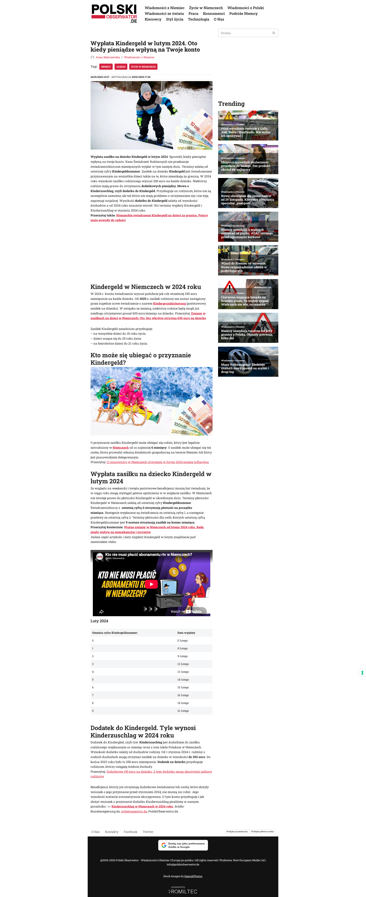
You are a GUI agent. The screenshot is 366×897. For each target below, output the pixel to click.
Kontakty (111, 832)
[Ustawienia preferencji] (362, 672)
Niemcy (106, 66)
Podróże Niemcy (243, 13)
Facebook (130, 832)
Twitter (148, 832)
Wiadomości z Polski (245, 7)
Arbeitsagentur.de (134, 811)
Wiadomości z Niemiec (165, 7)
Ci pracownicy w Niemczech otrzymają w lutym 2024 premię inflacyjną (158, 462)
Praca (193, 13)
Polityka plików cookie (262, 831)
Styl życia (174, 19)
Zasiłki (120, 66)
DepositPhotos (193, 876)
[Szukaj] (274, 33)
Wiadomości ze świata (164, 13)
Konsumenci (214, 13)
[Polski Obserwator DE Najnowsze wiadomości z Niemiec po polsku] (114, 13)
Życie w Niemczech (206, 7)
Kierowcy (153, 19)
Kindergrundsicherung (169, 303)
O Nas (219, 19)
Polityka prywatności (237, 831)
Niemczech (121, 447)
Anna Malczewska (108, 57)
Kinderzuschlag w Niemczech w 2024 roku (142, 806)
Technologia (198, 19)
